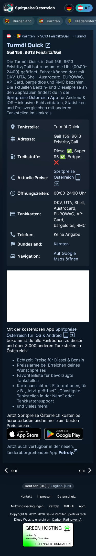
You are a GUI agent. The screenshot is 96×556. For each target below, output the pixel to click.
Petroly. (66, 452)
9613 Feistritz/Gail (54, 36)
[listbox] (49, 21)
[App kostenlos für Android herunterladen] (63, 434)
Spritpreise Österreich (64, 174)
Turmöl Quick (26, 45)
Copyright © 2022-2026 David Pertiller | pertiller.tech (48, 514)
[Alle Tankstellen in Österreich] (9, 36)
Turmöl (80, 36)
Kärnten (28, 36)
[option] (19, 21)
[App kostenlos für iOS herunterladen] (24, 434)
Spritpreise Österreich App (32, 97)
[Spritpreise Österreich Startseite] (8, 8)
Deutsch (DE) (36, 486)
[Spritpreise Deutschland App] (69, 8)
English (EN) (61, 486)
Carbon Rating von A (66, 519)
